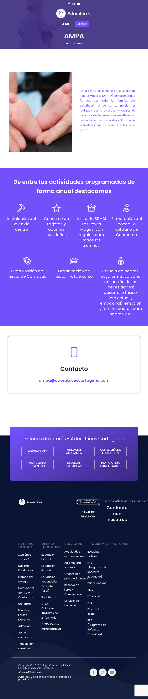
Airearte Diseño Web (30, 672)
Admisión (24, 626)
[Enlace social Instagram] (73, 3)
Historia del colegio (25, 579)
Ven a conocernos (26, 635)
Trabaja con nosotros (26, 646)
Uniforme (24, 604)
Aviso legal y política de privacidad (37, 676)
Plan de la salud (93, 611)
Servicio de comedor (71, 603)
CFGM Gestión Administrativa (51, 626)
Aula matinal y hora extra (72, 565)
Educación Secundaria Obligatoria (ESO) (49, 584)
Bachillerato (49, 597)
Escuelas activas (93, 554)
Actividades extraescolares (74, 554)
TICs (90, 590)
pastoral (119, 544)
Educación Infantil (48, 557)
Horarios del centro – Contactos (26, 592)
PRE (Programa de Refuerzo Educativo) (96, 569)
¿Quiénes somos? (24, 557)
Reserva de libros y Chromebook (73, 589)
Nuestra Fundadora (25, 568)
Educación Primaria (48, 568)
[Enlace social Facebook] (69, 3)
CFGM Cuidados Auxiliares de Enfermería (49, 611)
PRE (89, 603)
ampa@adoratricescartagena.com (74, 380)
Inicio (69, 43)
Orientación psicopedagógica (74, 576)
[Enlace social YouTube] (78, 3)
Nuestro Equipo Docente (24, 614)
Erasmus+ (94, 596)
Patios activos (96, 583)
